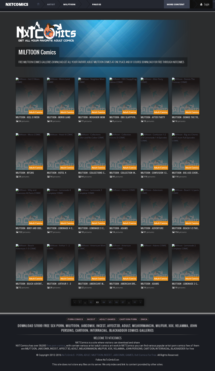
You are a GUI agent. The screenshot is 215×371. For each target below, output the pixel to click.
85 (110, 302)
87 (123, 302)
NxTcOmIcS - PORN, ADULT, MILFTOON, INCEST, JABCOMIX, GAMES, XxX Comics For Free (109, 355)
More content (175, 4)
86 (116, 302)
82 (91, 302)
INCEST (91, 319)
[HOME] (38, 4)
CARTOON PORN (128, 319)
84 (104, 302)
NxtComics (17, 4)
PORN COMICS (75, 319)
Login (206, 4)
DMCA (144, 319)
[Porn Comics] (46, 31)
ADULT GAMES (107, 319)
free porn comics (56, 345)
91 (135, 302)
